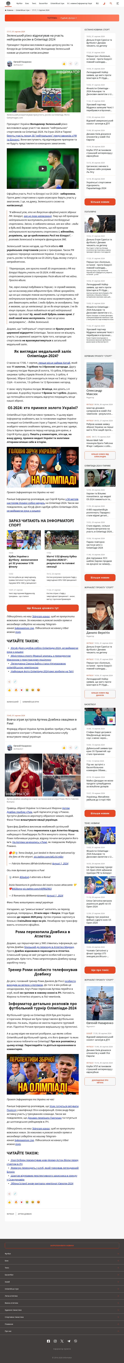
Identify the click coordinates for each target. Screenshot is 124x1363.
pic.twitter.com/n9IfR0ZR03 (37, 888)
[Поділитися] (70, 63)
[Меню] (117, 3)
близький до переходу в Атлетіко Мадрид (49, 947)
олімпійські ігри (31, 702)
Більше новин (100, 201)
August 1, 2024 (60, 863)
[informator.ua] (8, 3)
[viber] (75, 1341)
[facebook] (48, 1341)
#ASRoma (17, 888)
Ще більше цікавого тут (43, 608)
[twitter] (62, 1341)
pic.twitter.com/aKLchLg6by (48, 856)
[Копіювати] (76, 63)
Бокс (27, 3)
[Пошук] (110, 3)
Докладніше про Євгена (100, 1081)
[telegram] (68, 1341)
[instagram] (55, 1341)
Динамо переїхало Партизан (45, 1117)
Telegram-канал (41, 616)
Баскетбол (43, 3)
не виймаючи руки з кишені (23, 510)
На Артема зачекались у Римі (29, 842)
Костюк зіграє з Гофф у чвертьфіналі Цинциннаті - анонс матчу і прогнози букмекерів (61, 596)
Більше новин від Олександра (100, 455)
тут (18, 632)
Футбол (19, 3)
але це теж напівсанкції (38, 216)
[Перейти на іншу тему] (104, 3)
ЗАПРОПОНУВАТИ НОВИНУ (62, 1245)
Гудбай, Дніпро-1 (69, 18)
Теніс (34, 3)
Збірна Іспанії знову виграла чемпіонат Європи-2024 (41, 1183)
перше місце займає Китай (54, 362)
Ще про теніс (100, 970)
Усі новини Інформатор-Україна (80, 3)
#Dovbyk (24, 877)
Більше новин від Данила (100, 694)
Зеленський (13, 702)
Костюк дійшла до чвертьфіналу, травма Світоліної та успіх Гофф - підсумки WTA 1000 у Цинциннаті (22, 580)
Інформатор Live (24, 628)
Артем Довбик (25, 1214)
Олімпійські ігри (57, 3)
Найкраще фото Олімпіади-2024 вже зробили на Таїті (42, 671)
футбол (10, 1214)
